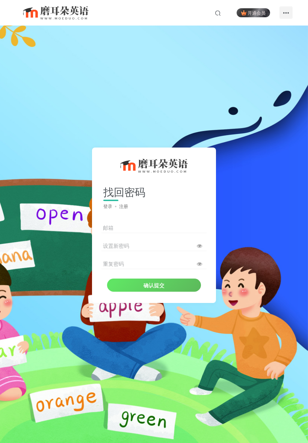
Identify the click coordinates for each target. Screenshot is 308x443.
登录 (107, 206)
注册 (123, 206)
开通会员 (257, 12)
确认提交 (154, 285)
